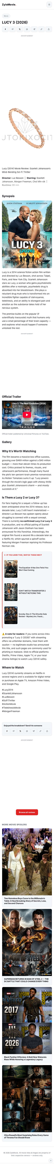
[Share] (48, 29)
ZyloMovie (9, 4)
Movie (6, 16)
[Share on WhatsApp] (27, 29)
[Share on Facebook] (5, 29)
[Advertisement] (27, 64)
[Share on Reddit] (12, 29)
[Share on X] (19, 29)
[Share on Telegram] (34, 29)
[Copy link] (41, 29)
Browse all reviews (27, 812)
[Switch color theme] (49, 4)
